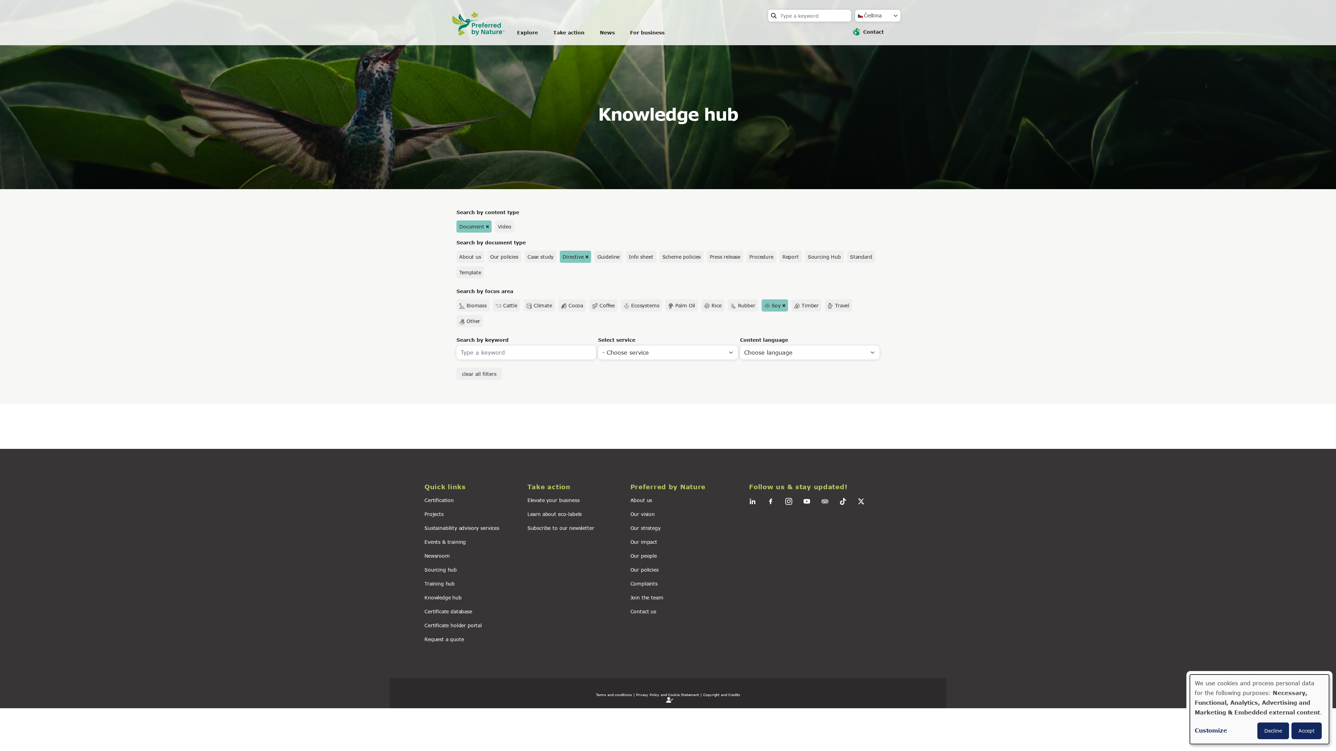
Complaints (644, 584)
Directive (573, 257)
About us (470, 257)
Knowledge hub (443, 597)
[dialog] (1259, 709)
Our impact (643, 542)
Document (471, 226)
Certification (439, 500)
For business (647, 32)
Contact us (643, 611)
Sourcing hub (440, 570)
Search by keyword (482, 340)
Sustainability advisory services (461, 528)
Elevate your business (553, 500)
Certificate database (448, 611)
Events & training (445, 542)
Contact (873, 32)
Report (790, 257)
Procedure (761, 257)
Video (504, 226)
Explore (527, 32)
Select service (616, 340)
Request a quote (444, 639)
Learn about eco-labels (554, 514)
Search (773, 16)
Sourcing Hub (824, 257)
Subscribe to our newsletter (560, 528)
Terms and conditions (614, 695)
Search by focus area (484, 291)
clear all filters (479, 374)
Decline (1273, 731)
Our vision (642, 514)
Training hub (439, 584)
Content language (764, 340)
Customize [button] (1211, 730)
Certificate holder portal (453, 625)
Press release (725, 257)
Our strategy (645, 528)
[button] (471, 487)
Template (470, 272)
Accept (1306, 731)
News (607, 32)
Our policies (504, 257)
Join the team (646, 597)
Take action (568, 32)
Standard (861, 257)
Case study (540, 257)
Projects (434, 514)
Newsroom (437, 556)
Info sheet (641, 257)
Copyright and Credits (721, 695)
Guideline (608, 257)
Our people (643, 556)
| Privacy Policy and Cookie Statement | (667, 695)
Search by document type (491, 242)
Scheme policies (681, 257)
